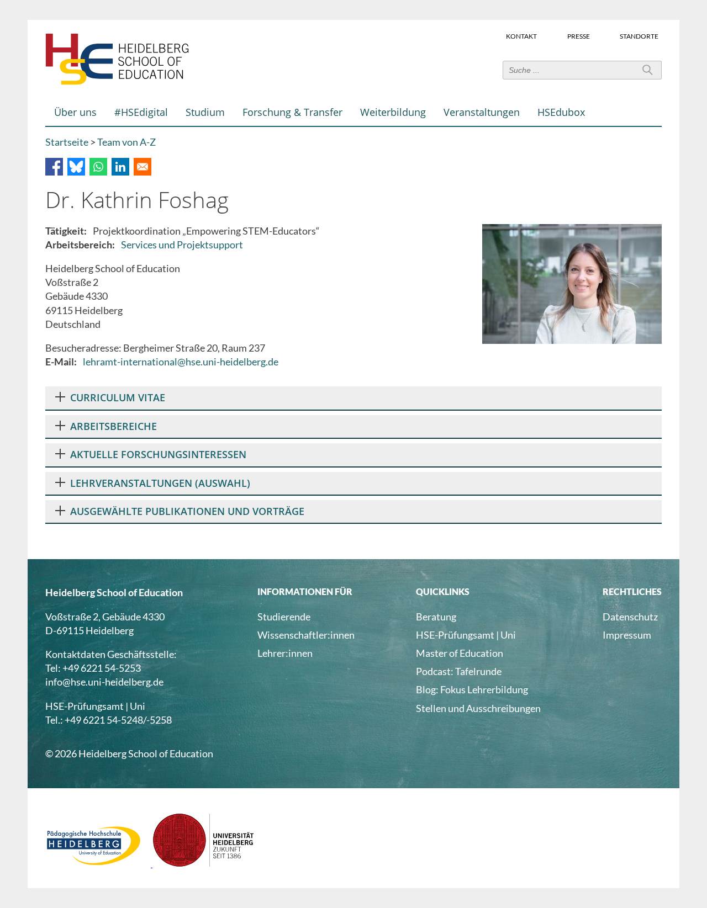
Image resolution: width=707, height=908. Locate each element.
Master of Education (459, 653)
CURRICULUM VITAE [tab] (117, 397)
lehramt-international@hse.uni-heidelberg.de (180, 361)
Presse (578, 35)
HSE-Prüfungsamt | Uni (466, 635)
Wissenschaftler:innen (306, 635)
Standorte (639, 35)
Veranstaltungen (482, 112)
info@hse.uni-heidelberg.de (104, 682)
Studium (205, 112)
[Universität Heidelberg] (203, 863)
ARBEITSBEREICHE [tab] (113, 426)
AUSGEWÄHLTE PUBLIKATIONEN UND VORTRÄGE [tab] (187, 511)
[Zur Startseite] (117, 82)
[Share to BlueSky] (76, 167)
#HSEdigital (141, 112)
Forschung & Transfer (292, 112)
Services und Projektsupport (182, 244)
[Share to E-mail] (142, 167)
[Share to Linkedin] (120, 167)
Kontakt (521, 35)
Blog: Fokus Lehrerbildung (472, 689)
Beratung (436, 616)
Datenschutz (630, 616)
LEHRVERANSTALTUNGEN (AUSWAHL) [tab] (160, 483)
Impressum (627, 635)
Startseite (66, 142)
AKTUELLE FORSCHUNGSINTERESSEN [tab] (158, 454)
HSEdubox (561, 112)
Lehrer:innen (285, 653)
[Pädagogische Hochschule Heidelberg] (98, 863)
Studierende (283, 616)
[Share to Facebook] (54, 167)
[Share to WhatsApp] (98, 167)
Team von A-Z (126, 142)
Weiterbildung (393, 112)
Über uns (75, 112)
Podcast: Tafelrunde (459, 671)
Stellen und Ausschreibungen (478, 708)
